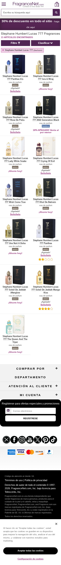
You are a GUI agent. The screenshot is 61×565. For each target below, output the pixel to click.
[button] (3, 4)
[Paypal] (49, 451)
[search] (52, 4)
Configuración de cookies (30, 559)
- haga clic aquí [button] (30, 24)
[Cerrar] (56, 523)
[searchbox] (27, 12)
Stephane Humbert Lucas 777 (23, 50)
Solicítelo (15, 91)
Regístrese (30, 418)
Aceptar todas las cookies (30, 550)
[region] (30, 542)
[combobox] (30, 12)
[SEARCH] (56, 12)
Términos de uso (14, 480)
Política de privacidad (36, 480)
